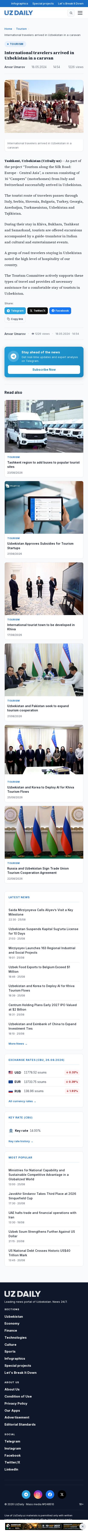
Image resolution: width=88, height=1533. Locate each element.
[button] (71, 12)
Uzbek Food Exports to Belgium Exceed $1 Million (39, 969)
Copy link (17, 319)
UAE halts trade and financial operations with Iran (42, 1215)
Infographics (19, 3)
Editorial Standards (20, 1424)
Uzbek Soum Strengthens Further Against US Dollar (42, 1234)
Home (8, 28)
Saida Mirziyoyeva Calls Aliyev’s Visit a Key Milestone (41, 912)
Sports (10, 1351)
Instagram (12, 1448)
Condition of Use (18, 1396)
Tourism (21, 28)
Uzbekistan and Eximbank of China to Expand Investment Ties (42, 1026)
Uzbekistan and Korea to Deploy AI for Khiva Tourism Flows (42, 988)
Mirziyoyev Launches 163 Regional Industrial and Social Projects (42, 950)
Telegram (17, 310)
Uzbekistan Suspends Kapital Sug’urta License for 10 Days (43, 931)
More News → (18, 1043)
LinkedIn (11, 1469)
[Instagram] (38, 1494)
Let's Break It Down (71, 3)
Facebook (62, 310)
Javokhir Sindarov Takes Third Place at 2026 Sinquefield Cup (42, 1196)
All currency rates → (22, 1101)
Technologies (15, 1337)
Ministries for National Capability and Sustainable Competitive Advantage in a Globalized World (39, 1174)
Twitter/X (39, 310)
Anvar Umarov (14, 67)
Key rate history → (21, 1141)
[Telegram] (26, 1494)
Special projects (43, 3)
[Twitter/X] (62, 1494)
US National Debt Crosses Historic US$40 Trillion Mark (39, 1253)
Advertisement (16, 1417)
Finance (10, 1330)
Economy (11, 1323)
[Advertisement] (44, 1526)
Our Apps (12, 1410)
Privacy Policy (15, 1403)
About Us (12, 1389)
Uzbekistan (13, 1316)
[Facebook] (50, 1494)
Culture (10, 1345)
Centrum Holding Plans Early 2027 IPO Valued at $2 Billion (43, 1007)
